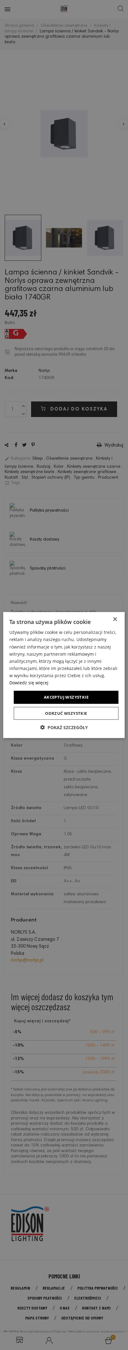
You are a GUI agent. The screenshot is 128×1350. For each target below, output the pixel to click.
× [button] (114, 619)
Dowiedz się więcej (28, 683)
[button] (64, 727)
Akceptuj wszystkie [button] (66, 697)
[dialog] (64, 675)
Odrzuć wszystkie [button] (66, 713)
